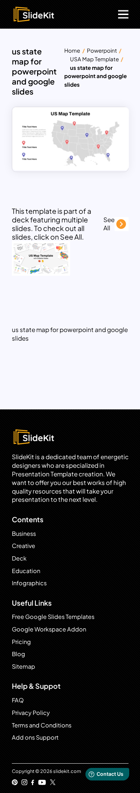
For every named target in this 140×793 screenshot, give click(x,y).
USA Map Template (94, 59)
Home (72, 50)
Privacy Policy (31, 712)
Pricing (21, 641)
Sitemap (23, 666)
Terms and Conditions (41, 725)
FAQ (18, 700)
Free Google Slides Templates (53, 616)
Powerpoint (102, 50)
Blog (18, 654)
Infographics (29, 583)
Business (24, 533)
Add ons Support (35, 737)
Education (26, 571)
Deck (19, 558)
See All (109, 224)
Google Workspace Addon (49, 629)
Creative (23, 545)
